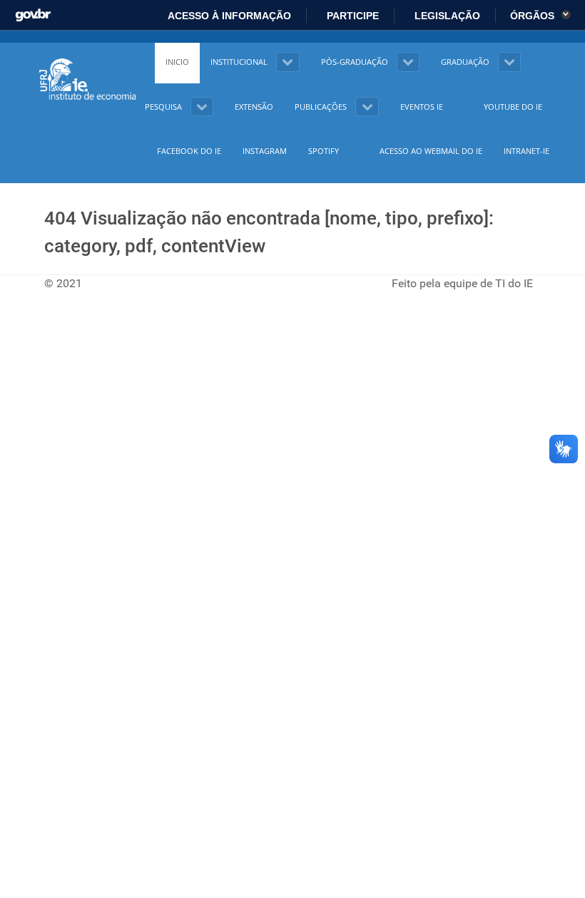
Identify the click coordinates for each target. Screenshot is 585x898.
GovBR (33, 11)
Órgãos (533, 15)
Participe (351, 15)
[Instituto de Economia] (89, 80)
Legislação (446, 15)
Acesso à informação (228, 15)
